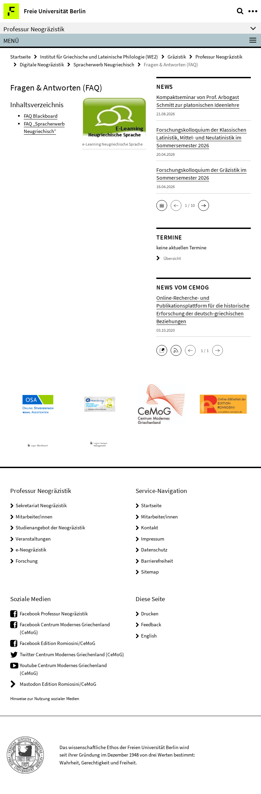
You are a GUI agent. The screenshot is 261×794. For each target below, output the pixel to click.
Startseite (20, 56)
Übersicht (172, 258)
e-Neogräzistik (31, 549)
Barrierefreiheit (157, 561)
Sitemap (150, 571)
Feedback (151, 624)
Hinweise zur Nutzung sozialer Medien (44, 698)
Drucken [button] (149, 613)
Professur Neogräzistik (218, 56)
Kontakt (149, 527)
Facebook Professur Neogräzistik (54, 613)
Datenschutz (154, 549)
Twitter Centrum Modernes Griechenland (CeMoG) (72, 654)
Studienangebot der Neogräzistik (50, 527)
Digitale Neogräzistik (42, 64)
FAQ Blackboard (40, 116)
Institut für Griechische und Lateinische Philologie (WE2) (99, 56)
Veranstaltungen (33, 538)
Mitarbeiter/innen (34, 516)
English (149, 635)
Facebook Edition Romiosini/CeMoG (57, 643)
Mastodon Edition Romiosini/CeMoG (58, 684)
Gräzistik (177, 56)
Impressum (152, 538)
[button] (161, 205)
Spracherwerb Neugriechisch (103, 64)
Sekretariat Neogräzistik (41, 505)
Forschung (27, 561)
